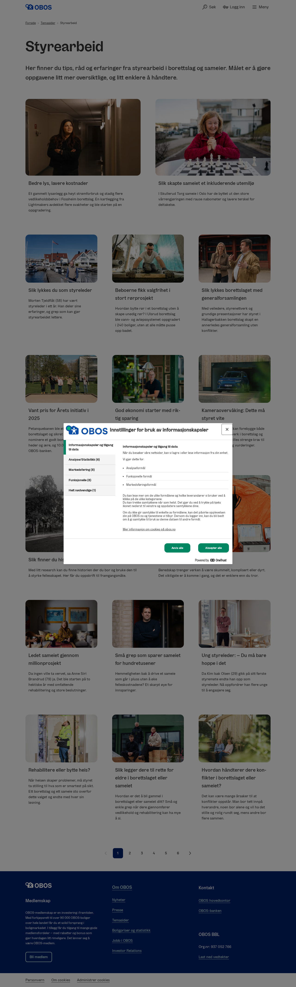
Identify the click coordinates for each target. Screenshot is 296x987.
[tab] (89, 447)
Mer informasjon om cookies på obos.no (149, 529)
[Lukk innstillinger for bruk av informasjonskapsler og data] (227, 429)
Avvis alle (177, 548)
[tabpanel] (175, 490)
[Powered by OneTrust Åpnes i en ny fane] (212, 561)
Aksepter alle (213, 548)
